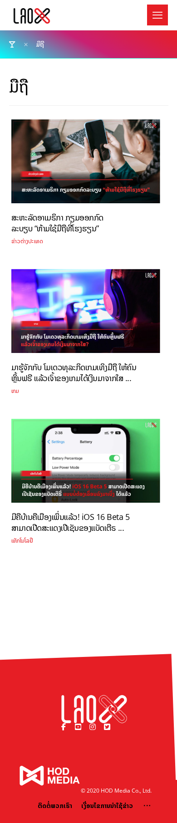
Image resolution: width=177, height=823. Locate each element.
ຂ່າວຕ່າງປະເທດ (27, 241)
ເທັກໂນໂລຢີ (22, 540)
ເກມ (15, 391)
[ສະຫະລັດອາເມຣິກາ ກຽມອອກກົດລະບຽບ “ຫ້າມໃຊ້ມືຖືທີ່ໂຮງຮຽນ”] (85, 164)
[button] (157, 15)
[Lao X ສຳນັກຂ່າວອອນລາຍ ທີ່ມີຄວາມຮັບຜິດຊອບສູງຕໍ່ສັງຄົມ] (31, 16)
